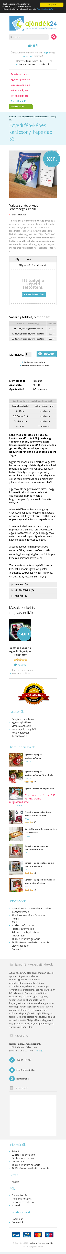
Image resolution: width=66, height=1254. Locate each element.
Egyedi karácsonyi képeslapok (39, 788)
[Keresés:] (54, 37)
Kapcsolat (17, 1219)
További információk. (45, 9)
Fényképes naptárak (22, 74)
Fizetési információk (23, 928)
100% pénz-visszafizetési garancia (30, 942)
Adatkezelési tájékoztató (25, 932)
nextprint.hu (22, 1078)
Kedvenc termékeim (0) (29, 61)
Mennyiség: (16, 354)
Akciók (15, 1181)
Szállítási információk (23, 925)
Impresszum (18, 935)
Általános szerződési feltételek (28, 915)
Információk (17, 106)
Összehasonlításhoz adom (35, 365)
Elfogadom (52, 4)
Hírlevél (16, 1205)
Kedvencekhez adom (34, 362)
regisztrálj (28, 55)
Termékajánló (18, 101)
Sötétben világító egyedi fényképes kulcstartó (20, 651)
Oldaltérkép (18, 949)
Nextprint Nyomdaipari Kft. (41, 1243)
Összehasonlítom (21, 673)
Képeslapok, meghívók (22, 90)
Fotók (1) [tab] (21, 596)
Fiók (50, 61)
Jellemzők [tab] (21, 584)
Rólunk (15, 918)
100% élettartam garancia (26, 938)
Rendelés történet (21, 1198)
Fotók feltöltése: (17, 214)
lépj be (46, 52)
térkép (39, 1050)
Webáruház (14, 116)
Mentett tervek (27, 64)
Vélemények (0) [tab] (24, 590)
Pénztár (45, 64)
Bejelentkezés (19, 1195)
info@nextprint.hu (25, 1070)
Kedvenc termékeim (23, 1202)
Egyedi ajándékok (20, 79)
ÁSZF (15, 922)
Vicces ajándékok (20, 84)
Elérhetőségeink (20, 945)
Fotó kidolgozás (19, 95)
